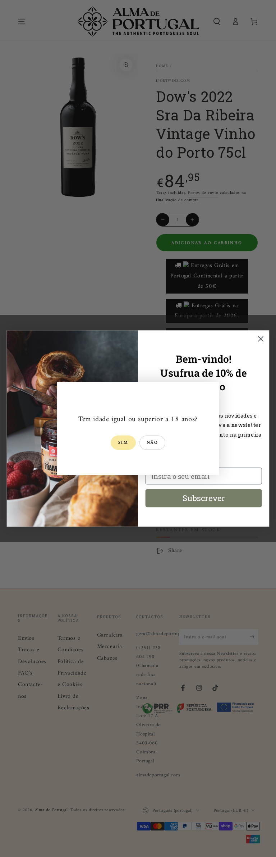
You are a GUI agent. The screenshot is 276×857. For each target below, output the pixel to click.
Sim (123, 443)
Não (152, 443)
